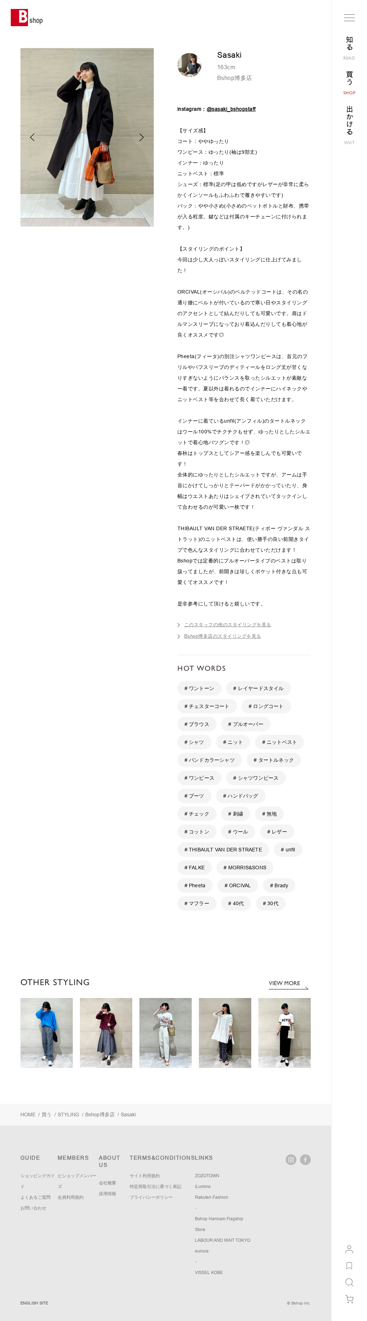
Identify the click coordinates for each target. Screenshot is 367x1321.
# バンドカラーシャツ (210, 760)
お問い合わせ (33, 1208)
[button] (142, 137)
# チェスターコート (207, 706)
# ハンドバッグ (240, 796)
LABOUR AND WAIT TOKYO (222, 1240)
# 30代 (270, 903)
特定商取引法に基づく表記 (155, 1186)
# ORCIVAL (238, 885)
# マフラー (197, 903)
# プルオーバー (245, 724)
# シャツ (194, 742)
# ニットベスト (279, 742)
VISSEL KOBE (209, 1272)
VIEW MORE (284, 983)
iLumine (203, 1186)
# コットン (197, 832)
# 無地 (269, 814)
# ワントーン (199, 688)
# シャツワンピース (255, 778)
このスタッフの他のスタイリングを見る (227, 624)
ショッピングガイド (37, 1181)
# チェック (197, 814)
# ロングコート (266, 706)
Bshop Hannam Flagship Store (219, 1224)
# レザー (277, 832)
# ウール (238, 832)
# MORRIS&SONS (245, 867)
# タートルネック (274, 760)
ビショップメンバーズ (77, 1181)
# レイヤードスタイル (258, 688)
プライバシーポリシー (151, 1197)
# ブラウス (197, 724)
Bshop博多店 (234, 78)
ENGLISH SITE (34, 1303)
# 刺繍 (235, 814)
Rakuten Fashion (211, 1197)
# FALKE (195, 867)
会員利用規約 (71, 1197)
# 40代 (236, 903)
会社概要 (107, 1182)
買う (47, 1114)
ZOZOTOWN (207, 1175)
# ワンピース (199, 778)
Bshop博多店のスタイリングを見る (222, 636)
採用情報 (107, 1193)
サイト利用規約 (145, 1175)
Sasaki (128, 1114)
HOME (27, 1114)
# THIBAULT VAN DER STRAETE (223, 849)
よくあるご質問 (35, 1197)
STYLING (68, 1114)
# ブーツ (194, 796)
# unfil (288, 849)
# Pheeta (195, 885)
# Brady (279, 885)
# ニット (233, 742)
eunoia (202, 1251)
